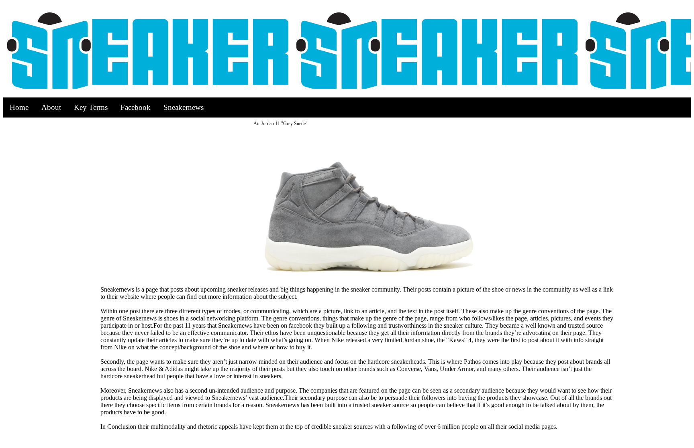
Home (19, 107)
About (51, 107)
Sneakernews (183, 107)
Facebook (135, 107)
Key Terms (91, 107)
